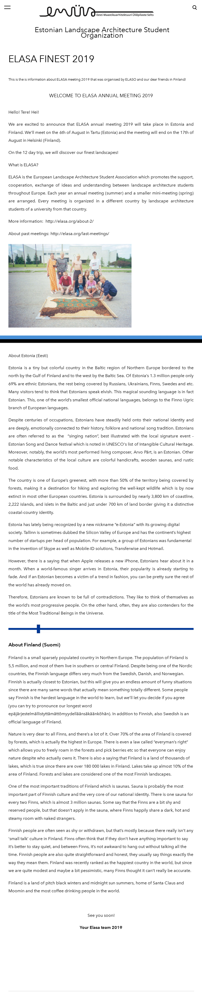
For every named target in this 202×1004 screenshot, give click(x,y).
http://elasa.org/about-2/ (70, 221)
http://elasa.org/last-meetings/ (79, 233)
